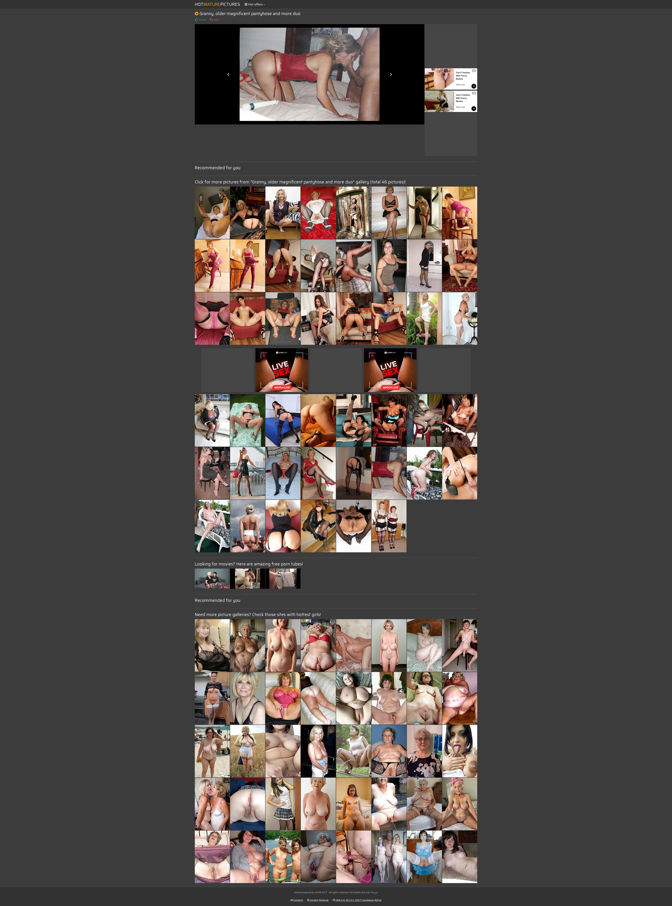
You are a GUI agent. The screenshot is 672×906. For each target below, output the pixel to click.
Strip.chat (460, 84)
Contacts (298, 900)
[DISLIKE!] (211, 19)
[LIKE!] (196, 19)
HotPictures (217, 4)
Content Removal (318, 900)
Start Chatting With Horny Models (463, 75)
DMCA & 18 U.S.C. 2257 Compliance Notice (358, 900)
